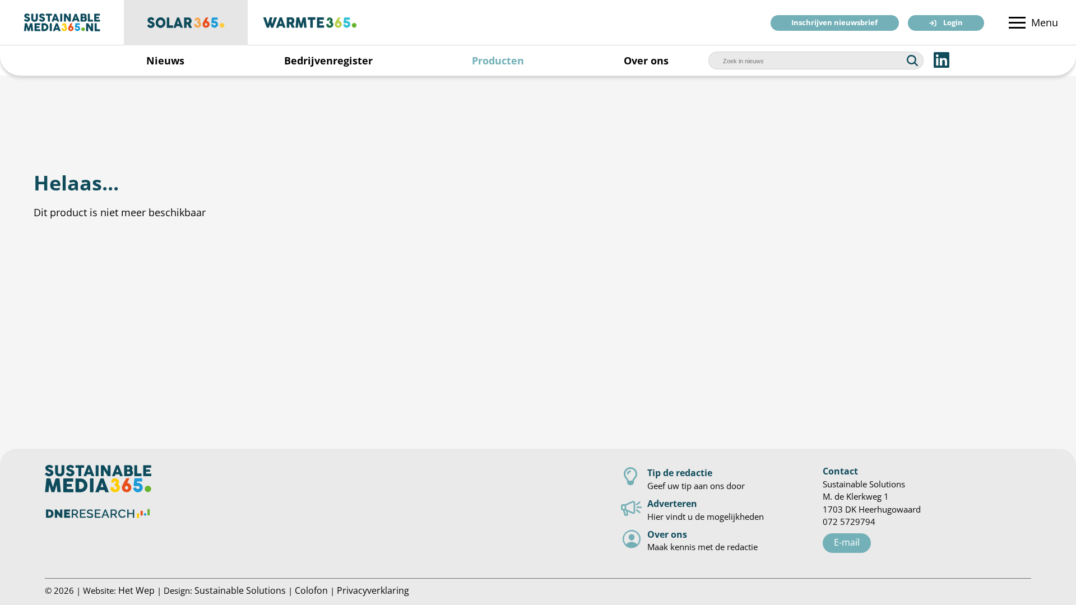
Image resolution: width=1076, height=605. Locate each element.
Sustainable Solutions (240, 590)
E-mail (847, 542)
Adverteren (672, 503)
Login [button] (953, 23)
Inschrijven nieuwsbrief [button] (834, 23)
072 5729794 (849, 521)
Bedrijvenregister (328, 60)
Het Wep (136, 590)
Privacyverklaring (373, 590)
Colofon (311, 590)
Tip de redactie (679, 472)
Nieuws (165, 60)
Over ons (646, 60)
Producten (498, 60)
